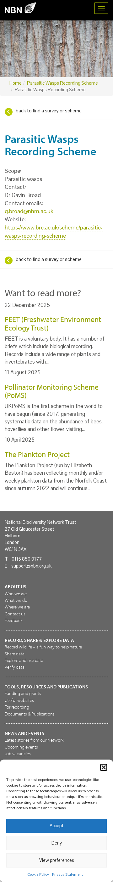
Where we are (17, 607)
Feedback (13, 620)
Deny (56, 843)
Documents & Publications (30, 714)
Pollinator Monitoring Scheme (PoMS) (52, 391)
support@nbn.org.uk (31, 566)
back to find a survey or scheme (49, 110)
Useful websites (19, 700)
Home (15, 83)
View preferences (56, 860)
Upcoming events (21, 747)
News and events (24, 733)
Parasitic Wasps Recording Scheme (62, 83)
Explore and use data (24, 660)
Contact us (15, 614)
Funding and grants (23, 693)
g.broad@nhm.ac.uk (29, 211)
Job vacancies (18, 753)
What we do (16, 600)
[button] (103, 767)
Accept (56, 825)
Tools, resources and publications (46, 687)
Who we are (16, 593)
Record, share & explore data (39, 640)
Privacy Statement (67, 874)
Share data (14, 654)
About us (15, 587)
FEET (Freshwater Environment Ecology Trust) (53, 323)
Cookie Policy (38, 874)
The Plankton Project (37, 454)
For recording (17, 707)
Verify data (14, 667)
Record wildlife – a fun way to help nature (43, 647)
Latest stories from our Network (34, 740)
